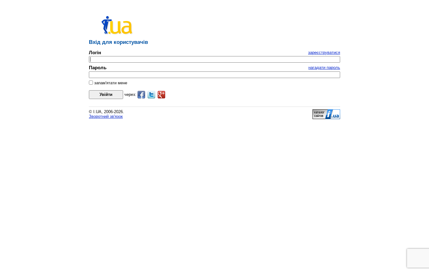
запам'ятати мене (110, 83)
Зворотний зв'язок (106, 116)
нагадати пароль (324, 67)
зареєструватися (324, 52)
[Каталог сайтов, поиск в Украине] (326, 117)
